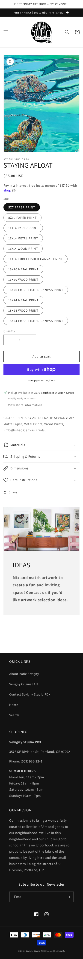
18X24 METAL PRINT (23, 300)
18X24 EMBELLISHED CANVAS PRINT (35, 321)
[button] (6, 32)
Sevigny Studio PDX (35, 951)
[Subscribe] (68, 897)
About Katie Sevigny (24, 674)
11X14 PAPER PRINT (23, 228)
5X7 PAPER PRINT (21, 207)
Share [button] (13, 492)
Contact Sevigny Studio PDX (29, 694)
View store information (25, 405)
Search (14, 715)
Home (13, 705)
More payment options (41, 380)
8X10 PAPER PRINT (22, 218)
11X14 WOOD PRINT (23, 249)
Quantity (9, 331)
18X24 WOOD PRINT (23, 310)
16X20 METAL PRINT (23, 269)
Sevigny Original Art (23, 684)
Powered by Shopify (55, 951)
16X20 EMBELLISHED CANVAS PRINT (35, 290)
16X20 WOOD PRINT (23, 279)
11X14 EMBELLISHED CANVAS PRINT (35, 259)
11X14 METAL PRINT (23, 238)
